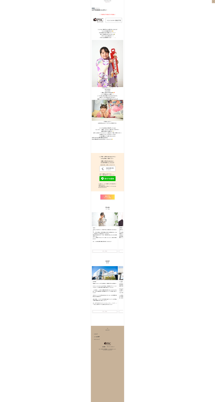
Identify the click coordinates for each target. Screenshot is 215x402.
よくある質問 (97, 336)
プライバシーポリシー (111, 346)
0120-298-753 (105, 137)
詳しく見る (105, 251)
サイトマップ (97, 339)
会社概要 (103, 346)
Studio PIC (107, 2)
